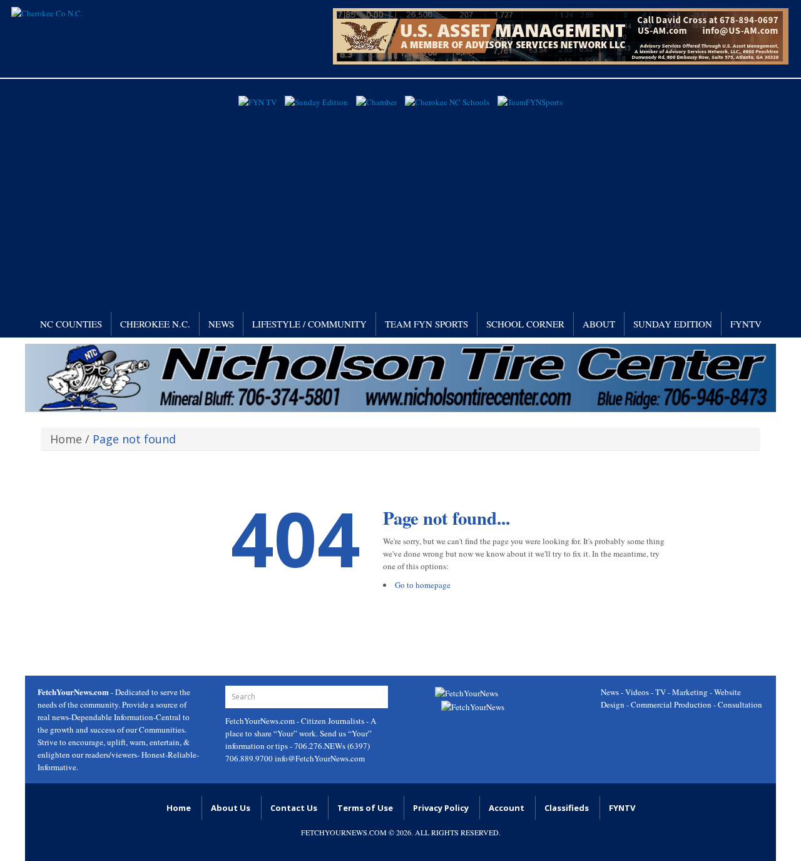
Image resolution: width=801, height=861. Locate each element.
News (221, 323)
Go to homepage (423, 584)
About (599, 323)
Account (506, 807)
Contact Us (293, 807)
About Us (230, 807)
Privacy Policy (441, 807)
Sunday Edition (672, 323)
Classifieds (566, 807)
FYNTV (746, 323)
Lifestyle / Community (309, 323)
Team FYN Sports (426, 323)
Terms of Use (365, 807)
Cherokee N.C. (155, 323)
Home (66, 438)
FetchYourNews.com (261, 720)
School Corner (525, 323)
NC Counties (71, 323)
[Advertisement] (400, 205)
